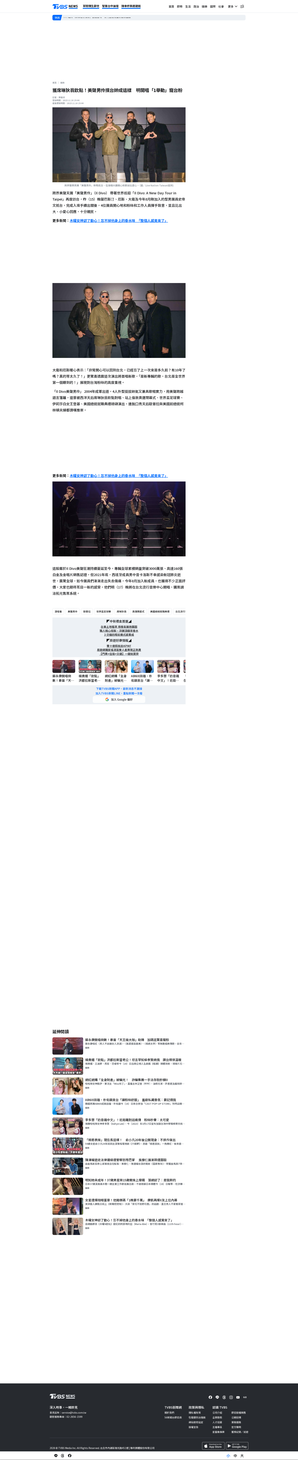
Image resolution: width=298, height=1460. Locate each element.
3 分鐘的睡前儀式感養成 (119, 635)
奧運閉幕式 (138, 611)
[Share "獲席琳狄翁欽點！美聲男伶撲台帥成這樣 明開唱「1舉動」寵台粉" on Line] (56, 1455)
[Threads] (224, 1397)
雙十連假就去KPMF (119, 646)
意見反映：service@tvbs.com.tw (68, 1412)
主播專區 (217, 1427)
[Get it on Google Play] (237, 1446)
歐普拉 (87, 611)
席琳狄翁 (121, 611)
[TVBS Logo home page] (65, 6)
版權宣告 (193, 1427)
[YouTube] (238, 1397)
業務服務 (236, 1422)
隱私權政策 (195, 1412)
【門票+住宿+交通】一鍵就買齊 (119, 654)
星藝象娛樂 (218, 1432)
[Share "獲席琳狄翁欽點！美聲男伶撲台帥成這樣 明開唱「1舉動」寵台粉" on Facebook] (69, 1455)
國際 (213, 6)
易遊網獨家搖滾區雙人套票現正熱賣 (119, 650)
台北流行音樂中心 (185, 611)
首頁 (171, 6)
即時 (179, 6)
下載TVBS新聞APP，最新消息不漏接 (119, 689)
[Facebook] (210, 1397)
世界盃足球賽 (103, 611)
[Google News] (244, 1397)
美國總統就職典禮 (160, 611)
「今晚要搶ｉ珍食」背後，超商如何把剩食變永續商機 (92, 17)
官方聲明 (236, 1427)
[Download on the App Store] (213, 1446)
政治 (196, 6)
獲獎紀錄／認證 (239, 1432)
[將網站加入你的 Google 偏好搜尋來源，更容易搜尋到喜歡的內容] (119, 699)
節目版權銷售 (238, 1412)
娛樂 (204, 6)
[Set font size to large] (242, 1455)
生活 (188, 6)
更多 (231, 6)
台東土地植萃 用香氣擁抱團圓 (119, 627)
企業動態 (217, 1417)
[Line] (217, 1397)
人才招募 (217, 1422)
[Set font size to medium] (235, 1455)
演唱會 (58, 611)
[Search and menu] (242, 6)
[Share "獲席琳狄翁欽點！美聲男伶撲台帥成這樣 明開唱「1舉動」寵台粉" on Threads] (62, 1455)
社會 (221, 6)
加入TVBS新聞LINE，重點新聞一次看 (119, 693)
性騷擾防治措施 (197, 1417)
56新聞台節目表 (173, 1417)
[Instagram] (231, 1397)
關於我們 (169, 1412)
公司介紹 (217, 1412)
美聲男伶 (72, 611)
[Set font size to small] (228, 1455)
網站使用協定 (196, 1422)
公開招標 (236, 1417)
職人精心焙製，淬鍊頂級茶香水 (119, 631)
